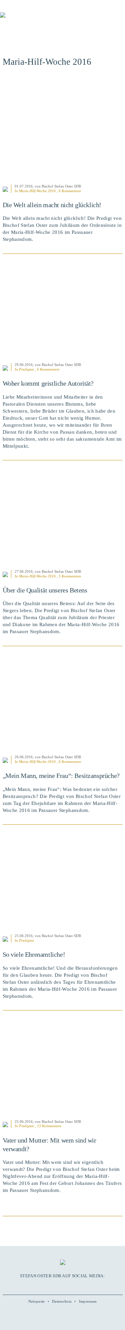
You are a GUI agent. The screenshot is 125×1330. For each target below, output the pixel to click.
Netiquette (36, 1301)
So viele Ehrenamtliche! (34, 954)
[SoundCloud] (69, 1286)
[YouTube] (55, 1286)
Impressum (88, 1301)
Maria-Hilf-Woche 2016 (37, 191)
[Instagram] (62, 1286)
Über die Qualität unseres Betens (45, 590)
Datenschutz (62, 1301)
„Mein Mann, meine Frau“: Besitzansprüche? (61, 775)
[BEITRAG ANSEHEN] (63, 129)
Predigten (26, 369)
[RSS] (77, 1286)
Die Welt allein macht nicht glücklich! (52, 204)
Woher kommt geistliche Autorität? (48, 383)
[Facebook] (48, 1286)
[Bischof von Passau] (40, 19)
